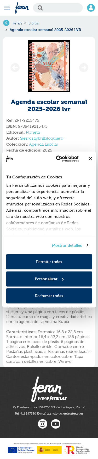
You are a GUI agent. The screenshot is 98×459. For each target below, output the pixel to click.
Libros (33, 23)
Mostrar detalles (67, 245)
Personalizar (46, 278)
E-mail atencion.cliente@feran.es (60, 413)
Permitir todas (49, 261)
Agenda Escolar (43, 144)
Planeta (33, 132)
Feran (17, 23)
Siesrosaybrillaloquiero (41, 138)
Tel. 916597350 (25, 413)
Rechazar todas (49, 295)
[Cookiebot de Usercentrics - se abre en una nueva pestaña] (58, 158)
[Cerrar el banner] (90, 158)
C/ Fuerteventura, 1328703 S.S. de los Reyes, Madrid (49, 407)
